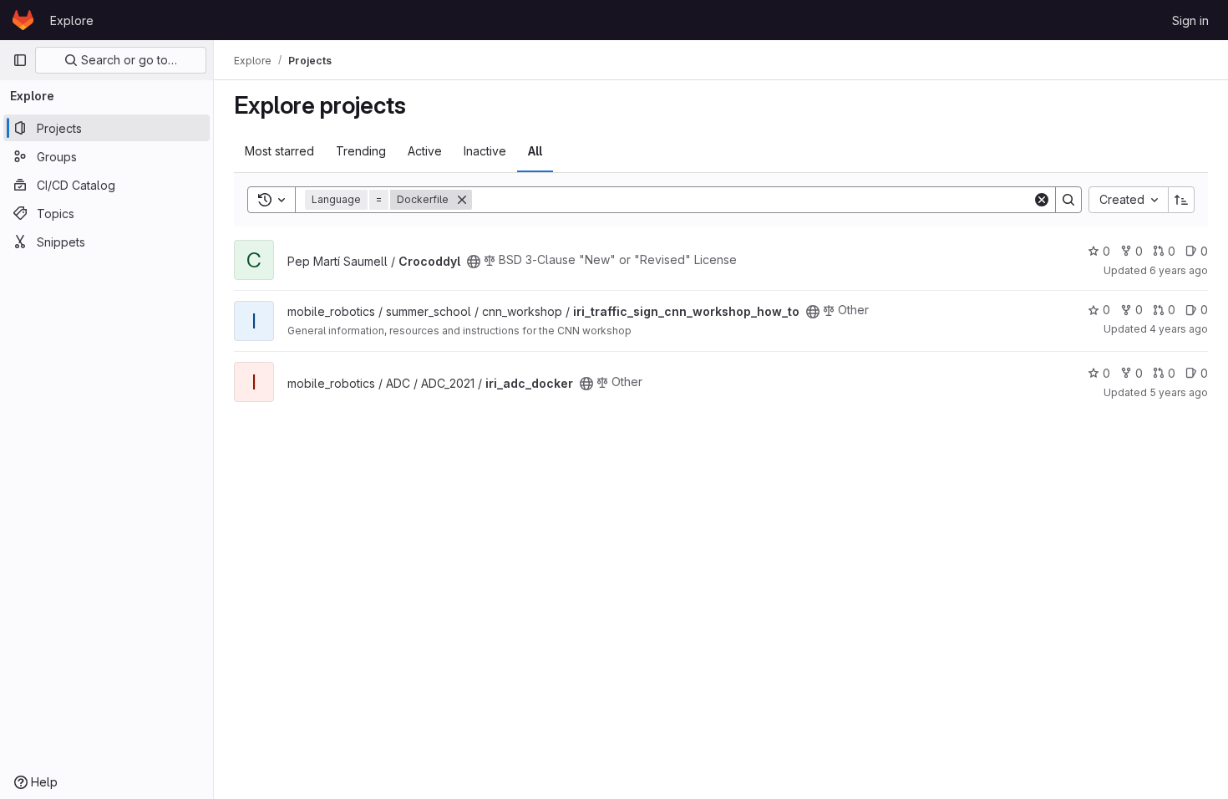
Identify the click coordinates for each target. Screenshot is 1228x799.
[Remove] (462, 200)
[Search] (1068, 199)
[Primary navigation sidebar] (20, 60)
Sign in (1190, 20)
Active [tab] (425, 151)
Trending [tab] (361, 151)
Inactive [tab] (485, 151)
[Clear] (1042, 200)
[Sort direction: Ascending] (1181, 199)
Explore (72, 20)
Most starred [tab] (279, 151)
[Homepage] (23, 20)
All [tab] (535, 151)
